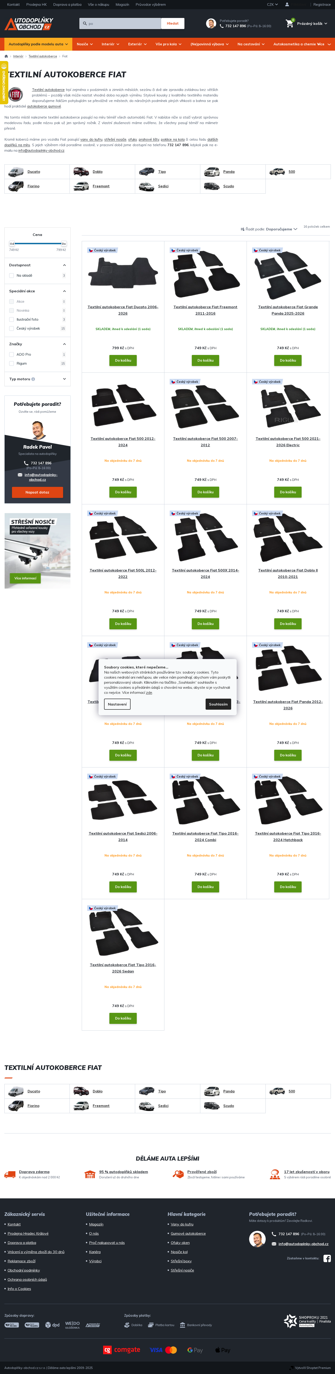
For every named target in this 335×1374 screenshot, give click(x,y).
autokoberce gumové (44, 106)
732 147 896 (235, 26)
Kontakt (13, 4)
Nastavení (117, 704)
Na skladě (41, 275)
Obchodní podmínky (24, 1270)
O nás (94, 1233)
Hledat (173, 23)
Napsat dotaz (37, 492)
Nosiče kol (179, 1251)
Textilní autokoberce (48, 89)
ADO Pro (41, 354)
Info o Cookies (19, 1288)
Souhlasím (218, 704)
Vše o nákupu (98, 4)
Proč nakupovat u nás (107, 1242)
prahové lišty (149, 139)
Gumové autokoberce (188, 1233)
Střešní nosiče (182, 1270)
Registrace (322, 4)
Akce (41, 301)
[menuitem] (38, 44)
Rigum (41, 363)
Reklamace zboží (21, 1261)
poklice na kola (173, 139)
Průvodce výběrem (151, 4)
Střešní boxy (181, 1261)
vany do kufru (91, 139)
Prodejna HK (36, 4)
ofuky (132, 139)
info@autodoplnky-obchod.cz (41, 150)
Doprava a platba (67, 4)
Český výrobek (41, 328)
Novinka (41, 310)
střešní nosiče (115, 139)
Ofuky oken (180, 1242)
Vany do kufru (182, 1224)
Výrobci (95, 1261)
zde (149, 692)
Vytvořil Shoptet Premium (313, 1368)
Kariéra (95, 1251)
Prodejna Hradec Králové (28, 1233)
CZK (271, 4)
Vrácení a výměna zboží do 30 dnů (36, 1251)
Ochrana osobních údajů (27, 1279)
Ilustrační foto (41, 319)
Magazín (122, 4)
